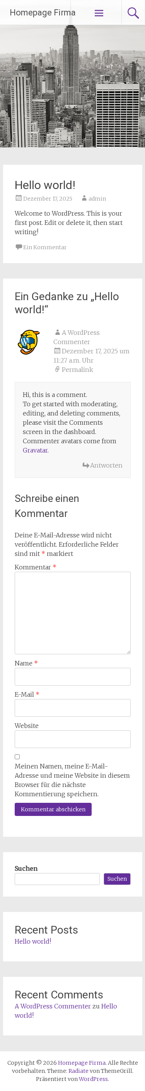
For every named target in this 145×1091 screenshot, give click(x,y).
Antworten (106, 465)
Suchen (26, 868)
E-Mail (27, 694)
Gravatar (35, 450)
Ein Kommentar (45, 247)
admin (97, 198)
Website (27, 726)
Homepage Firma (43, 12)
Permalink (77, 369)
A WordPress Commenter (53, 1006)
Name (26, 663)
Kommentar (35, 567)
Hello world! (33, 941)
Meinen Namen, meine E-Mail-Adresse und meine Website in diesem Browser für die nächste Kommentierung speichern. (72, 780)
